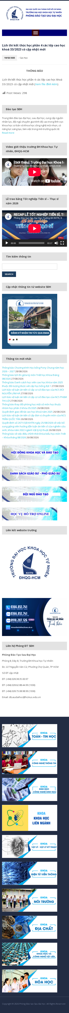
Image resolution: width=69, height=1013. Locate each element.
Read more (8, 132)
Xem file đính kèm (46, 84)
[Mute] (56, 243)
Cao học (24, 57)
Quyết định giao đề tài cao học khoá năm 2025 (27, 411)
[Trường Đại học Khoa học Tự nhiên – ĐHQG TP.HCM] (34, 13)
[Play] (7, 243)
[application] (34, 228)
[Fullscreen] (62, 243)
